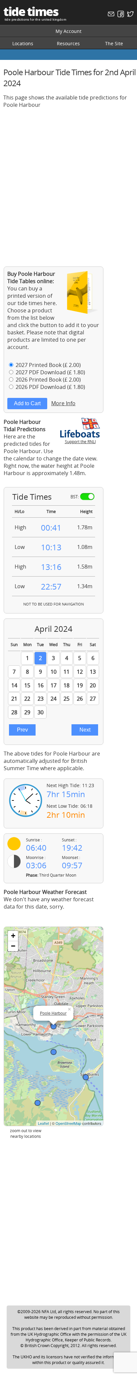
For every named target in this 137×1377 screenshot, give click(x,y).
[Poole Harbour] (54, 1026)
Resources (68, 43)
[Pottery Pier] (54, 1052)
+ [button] (13, 936)
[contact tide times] (110, 15)
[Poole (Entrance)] (86, 1077)
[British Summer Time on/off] (87, 496)
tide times (30, 11)
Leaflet (43, 1123)
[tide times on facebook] (120, 15)
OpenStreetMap (68, 1123)
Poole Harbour (53, 1013)
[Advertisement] (68, 182)
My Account (68, 31)
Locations (22, 43)
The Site (114, 43)
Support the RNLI (80, 441)
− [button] (13, 946)
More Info (63, 403)
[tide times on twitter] (129, 15)
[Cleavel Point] (38, 1103)
